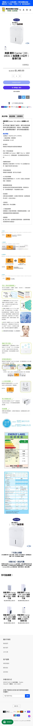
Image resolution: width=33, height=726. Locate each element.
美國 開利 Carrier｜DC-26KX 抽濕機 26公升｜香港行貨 (9, 618)
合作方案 (5, 652)
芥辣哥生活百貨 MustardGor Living (13, 720)
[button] (29, 716)
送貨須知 (5, 672)
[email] (28, 97)
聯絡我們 (5, 643)
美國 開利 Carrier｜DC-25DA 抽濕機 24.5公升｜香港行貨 (23, 618)
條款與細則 (6, 663)
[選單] (30, 10)
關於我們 (5, 647)
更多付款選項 (16, 91)
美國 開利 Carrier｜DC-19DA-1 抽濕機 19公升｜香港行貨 (16, 56)
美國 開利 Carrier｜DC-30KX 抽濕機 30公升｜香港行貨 (23, 595)
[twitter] (23, 97)
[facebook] (19, 97)
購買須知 (5, 667)
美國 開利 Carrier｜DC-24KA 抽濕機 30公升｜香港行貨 (9, 595)
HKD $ (16, 706)
